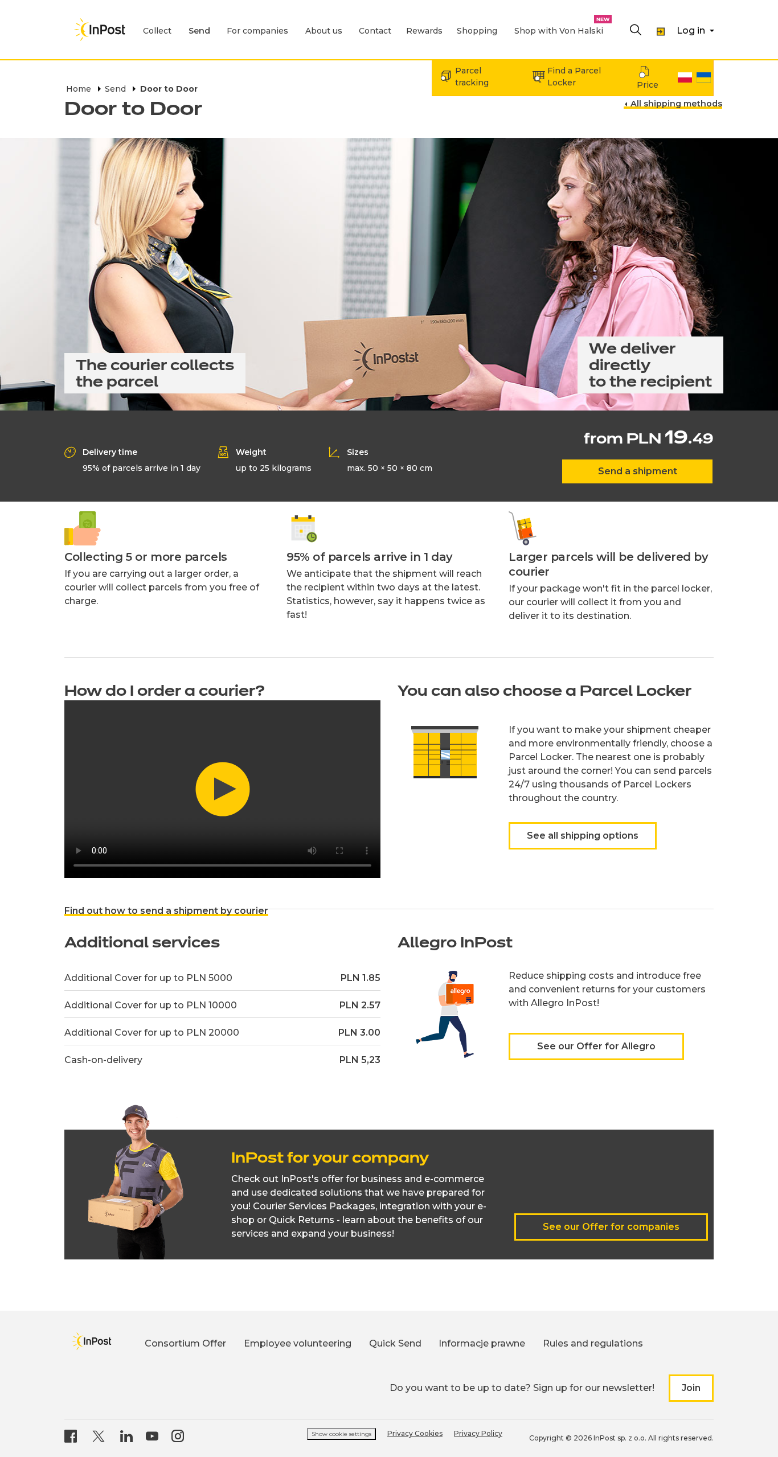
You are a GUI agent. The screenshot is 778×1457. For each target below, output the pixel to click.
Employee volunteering (297, 1343)
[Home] (99, 30)
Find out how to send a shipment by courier (166, 910)
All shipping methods (676, 104)
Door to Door (169, 89)
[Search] (635, 30)
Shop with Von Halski (558, 31)
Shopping (477, 31)
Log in (691, 30)
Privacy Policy (478, 1433)
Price (647, 85)
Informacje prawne (482, 1343)
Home (78, 89)
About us (323, 31)
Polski (685, 77)
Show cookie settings (341, 1434)
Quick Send (395, 1343)
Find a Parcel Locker (574, 76)
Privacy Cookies (415, 1433)
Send (199, 31)
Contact (375, 31)
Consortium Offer (185, 1343)
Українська (704, 77)
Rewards (424, 31)
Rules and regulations (593, 1343)
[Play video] (222, 789)
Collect (157, 31)
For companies (257, 31)
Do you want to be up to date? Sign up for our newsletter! (522, 1387)
